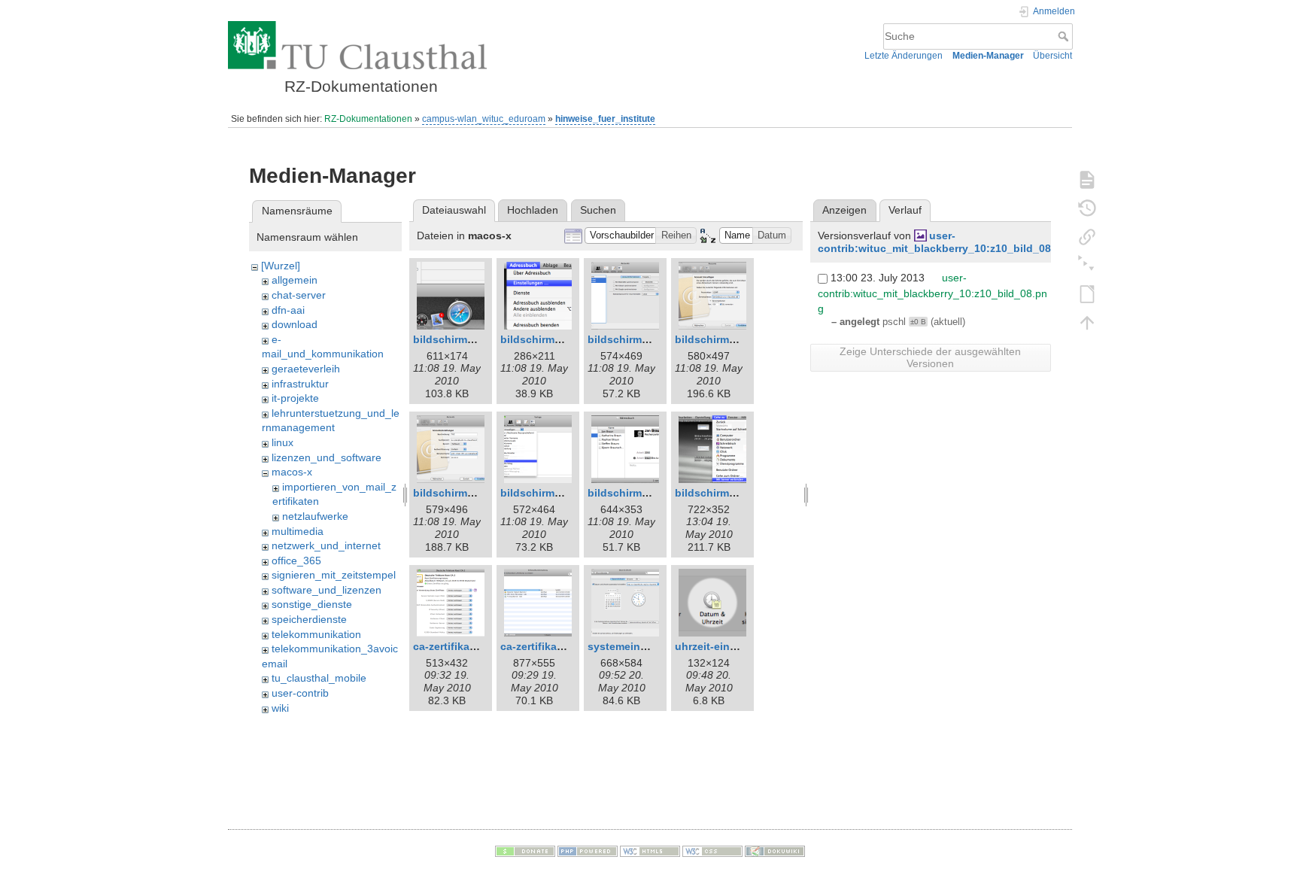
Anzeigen (844, 210)
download (294, 324)
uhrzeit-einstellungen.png (741, 646)
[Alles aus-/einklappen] (1087, 265)
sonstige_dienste (312, 604)
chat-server (299, 295)
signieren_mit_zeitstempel (334, 575)
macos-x (292, 472)
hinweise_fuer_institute (605, 119)
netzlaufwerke (315, 516)
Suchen (598, 210)
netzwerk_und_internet (326, 545)
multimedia (297, 531)
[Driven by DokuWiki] (775, 851)
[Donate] (525, 851)
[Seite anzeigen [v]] (1087, 179)
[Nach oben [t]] (1087, 322)
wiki (280, 708)
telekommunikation (316, 634)
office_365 (296, 560)
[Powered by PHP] (587, 851)
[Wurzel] (280, 266)
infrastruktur (300, 384)
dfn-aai (288, 310)
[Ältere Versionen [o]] (1087, 207)
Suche (1065, 36)
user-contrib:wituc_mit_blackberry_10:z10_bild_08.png (946, 241)
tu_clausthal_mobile (319, 678)
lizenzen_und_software (326, 457)
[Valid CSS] (712, 851)
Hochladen (532, 210)
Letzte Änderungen (903, 55)
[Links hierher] (1087, 236)
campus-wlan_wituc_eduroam (483, 119)
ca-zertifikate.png (545, 646)
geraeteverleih (306, 369)
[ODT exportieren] (1087, 293)
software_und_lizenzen (326, 590)
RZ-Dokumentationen (368, 119)
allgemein (294, 280)
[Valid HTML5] (650, 851)
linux (282, 442)
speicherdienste (309, 619)
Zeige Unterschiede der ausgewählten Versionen (930, 357)
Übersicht (1052, 55)
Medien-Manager (988, 55)
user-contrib (300, 693)
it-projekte (295, 398)
